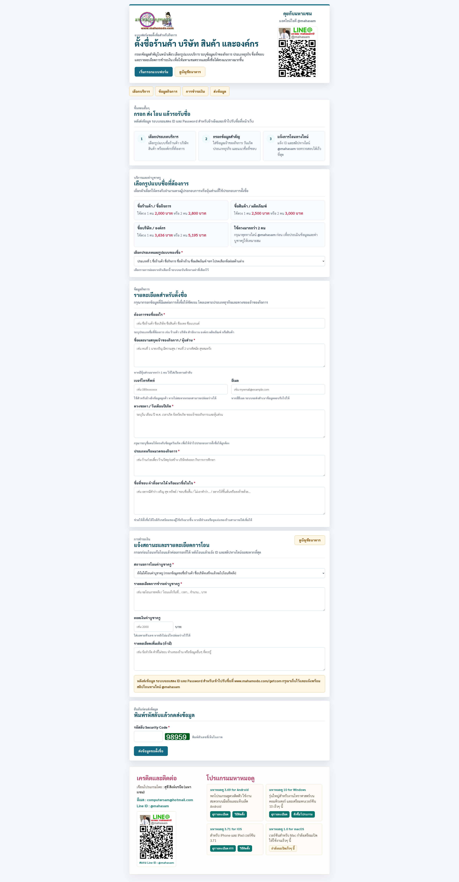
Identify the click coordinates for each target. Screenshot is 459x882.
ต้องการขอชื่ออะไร (149, 314)
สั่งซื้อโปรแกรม (303, 814)
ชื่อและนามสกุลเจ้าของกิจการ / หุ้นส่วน (164, 340)
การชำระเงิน (195, 91)
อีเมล (235, 380)
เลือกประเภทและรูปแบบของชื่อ (158, 252)
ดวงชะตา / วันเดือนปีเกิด (154, 406)
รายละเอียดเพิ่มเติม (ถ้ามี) (153, 643)
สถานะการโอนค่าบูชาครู (154, 564)
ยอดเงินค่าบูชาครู (147, 617)
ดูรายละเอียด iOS (223, 848)
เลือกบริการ (141, 91)
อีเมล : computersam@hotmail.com (165, 799)
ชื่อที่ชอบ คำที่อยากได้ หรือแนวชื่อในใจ (164, 483)
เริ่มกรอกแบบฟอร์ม (153, 72)
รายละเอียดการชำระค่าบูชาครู (158, 583)
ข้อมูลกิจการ (167, 91)
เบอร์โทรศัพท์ (144, 380)
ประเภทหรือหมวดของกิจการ (157, 451)
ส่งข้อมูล (220, 91)
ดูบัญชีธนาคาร (190, 72)
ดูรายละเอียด (220, 814)
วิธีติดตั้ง (240, 814)
